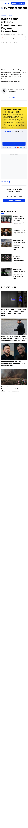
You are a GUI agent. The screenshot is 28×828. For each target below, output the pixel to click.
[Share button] (25, 38)
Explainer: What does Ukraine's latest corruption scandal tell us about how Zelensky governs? (14, 338)
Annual (17, 131)
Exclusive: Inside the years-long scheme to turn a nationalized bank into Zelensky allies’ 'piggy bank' (13, 312)
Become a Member (18, 3)
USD (22, 131)
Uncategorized (6, 16)
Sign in (19, 205)
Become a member (14, 200)
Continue (14, 144)
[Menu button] (27, 3)
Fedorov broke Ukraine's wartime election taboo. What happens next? (13, 364)
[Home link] (14, 8)
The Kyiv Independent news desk (13, 42)
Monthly (8, 131)
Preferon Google (9, 38)
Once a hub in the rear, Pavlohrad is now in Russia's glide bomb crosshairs (12, 389)
